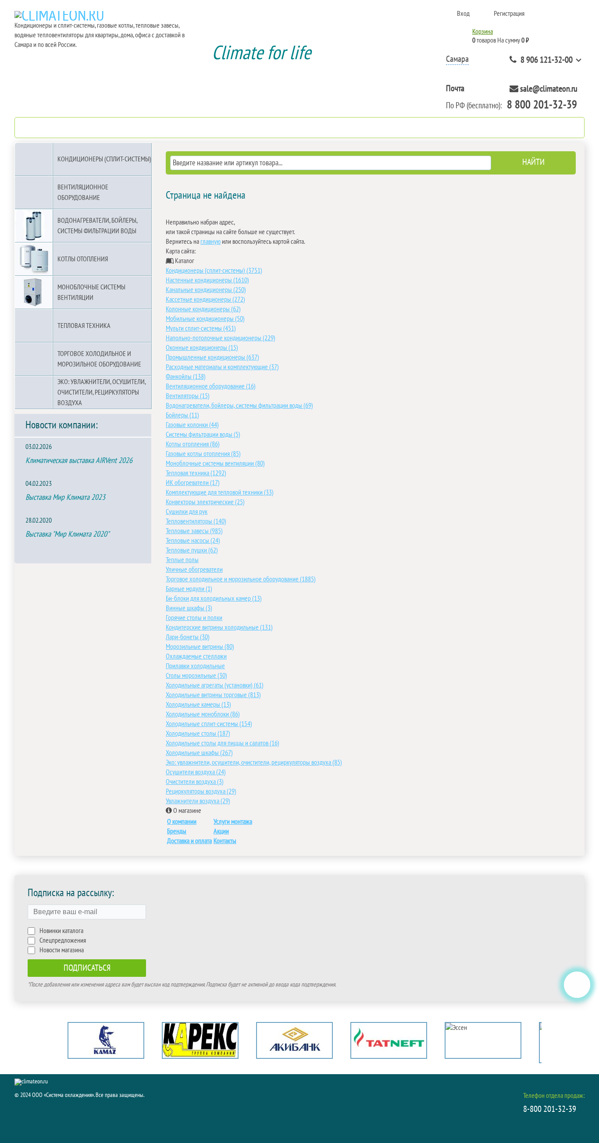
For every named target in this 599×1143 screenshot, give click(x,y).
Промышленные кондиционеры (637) (212, 357)
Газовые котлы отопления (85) (203, 454)
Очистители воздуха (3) (195, 782)
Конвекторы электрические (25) (205, 502)
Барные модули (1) (189, 589)
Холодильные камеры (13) (198, 705)
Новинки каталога (61, 931)
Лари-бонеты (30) (188, 637)
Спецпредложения (62, 940)
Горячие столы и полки (194, 618)
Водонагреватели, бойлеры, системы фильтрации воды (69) (239, 405)
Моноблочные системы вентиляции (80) (215, 463)
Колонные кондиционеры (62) (203, 309)
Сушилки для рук (186, 512)
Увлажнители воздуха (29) (198, 801)
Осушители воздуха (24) (196, 772)
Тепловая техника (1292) (196, 473)
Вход (463, 14)
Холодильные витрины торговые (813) (213, 695)
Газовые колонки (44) (192, 425)
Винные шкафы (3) (189, 608)
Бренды (176, 831)
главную (210, 242)
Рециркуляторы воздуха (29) (201, 791)
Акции (221, 831)
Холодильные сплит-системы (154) (209, 724)
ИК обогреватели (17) (193, 483)
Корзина (482, 32)
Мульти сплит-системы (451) (201, 328)
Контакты (225, 841)
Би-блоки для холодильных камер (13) (214, 598)
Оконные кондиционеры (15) (202, 348)
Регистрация (509, 14)
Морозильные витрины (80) (200, 647)
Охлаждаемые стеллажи (196, 656)
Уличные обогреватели (194, 569)
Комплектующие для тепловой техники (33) (220, 492)
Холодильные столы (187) (198, 733)
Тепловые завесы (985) (194, 531)
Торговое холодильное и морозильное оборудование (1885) (241, 579)
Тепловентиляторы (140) (196, 521)
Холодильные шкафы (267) (199, 753)
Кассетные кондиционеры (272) (205, 299)
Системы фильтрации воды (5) (203, 434)
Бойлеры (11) (182, 415)
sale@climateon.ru (549, 89)
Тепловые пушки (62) (192, 550)
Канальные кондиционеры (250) (206, 290)
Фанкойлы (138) (186, 377)
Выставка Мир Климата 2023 (65, 497)
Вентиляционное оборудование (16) (211, 386)
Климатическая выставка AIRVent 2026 (78, 460)
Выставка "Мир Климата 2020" (67, 534)
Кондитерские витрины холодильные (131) (219, 627)
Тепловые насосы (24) (193, 541)
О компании (181, 822)
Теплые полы (182, 560)
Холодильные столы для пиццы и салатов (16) (222, 743)
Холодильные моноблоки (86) (203, 714)
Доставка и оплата (189, 841)
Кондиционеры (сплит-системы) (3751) (214, 270)
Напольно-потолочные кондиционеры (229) (220, 338)
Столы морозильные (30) (196, 676)
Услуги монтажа (233, 822)
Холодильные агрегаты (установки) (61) (215, 685)
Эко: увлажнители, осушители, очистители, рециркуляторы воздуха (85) (254, 762)
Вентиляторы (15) (188, 396)
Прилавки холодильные (195, 666)
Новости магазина (61, 950)
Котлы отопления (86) (193, 444)
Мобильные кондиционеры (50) (205, 319)
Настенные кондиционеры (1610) (207, 280)
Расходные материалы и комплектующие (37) (222, 367)
